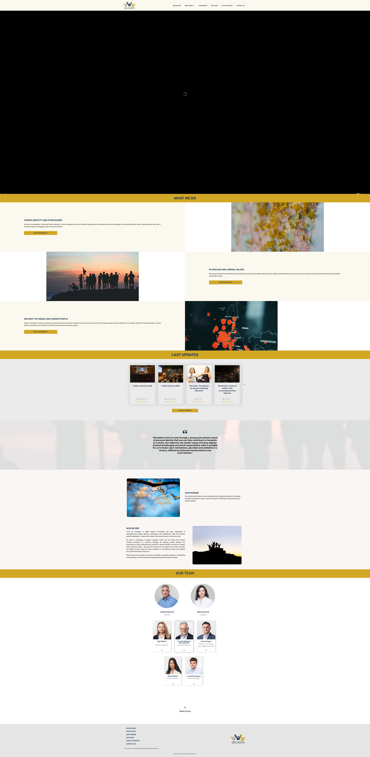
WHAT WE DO (189, 5)
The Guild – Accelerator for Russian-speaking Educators (199, 388)
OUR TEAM (214, 5)
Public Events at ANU (171, 386)
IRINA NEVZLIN (203, 612)
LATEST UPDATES (227, 5)
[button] (125, 384)
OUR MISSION (203, 5)
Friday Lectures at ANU (142, 386)
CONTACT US (240, 5)
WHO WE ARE (177, 5)
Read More (141, 402)
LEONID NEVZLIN (167, 612)
